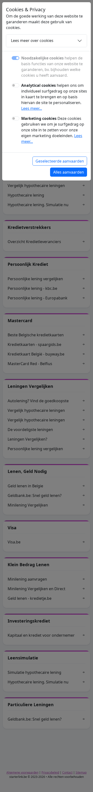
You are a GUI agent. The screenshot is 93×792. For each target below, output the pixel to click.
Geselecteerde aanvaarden (60, 161)
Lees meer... (31, 108)
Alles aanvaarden (68, 172)
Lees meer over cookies (32, 40)
